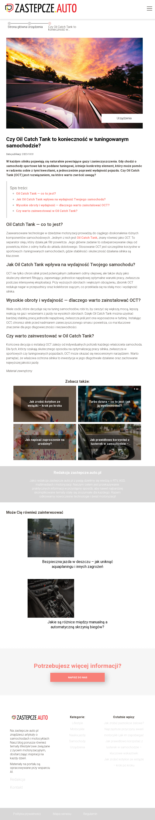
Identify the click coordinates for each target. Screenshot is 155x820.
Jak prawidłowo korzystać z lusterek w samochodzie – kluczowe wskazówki (109, 442)
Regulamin (90, 814)
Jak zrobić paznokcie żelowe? (124, 723)
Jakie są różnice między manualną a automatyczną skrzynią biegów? (77, 624)
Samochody (77, 741)
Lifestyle (77, 723)
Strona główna (17, 27)
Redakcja (17, 779)
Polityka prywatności (27, 814)
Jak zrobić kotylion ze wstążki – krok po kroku (45, 404)
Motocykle (77, 729)
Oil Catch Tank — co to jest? (36, 193)
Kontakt (16, 787)
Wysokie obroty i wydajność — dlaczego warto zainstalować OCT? (63, 205)
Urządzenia (35, 27)
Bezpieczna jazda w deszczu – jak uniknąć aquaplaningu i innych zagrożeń (77, 564)
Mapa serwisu (62, 814)
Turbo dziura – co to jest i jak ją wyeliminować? (109, 404)
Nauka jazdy (77, 735)
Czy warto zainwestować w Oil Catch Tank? (47, 211)
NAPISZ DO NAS (77, 677)
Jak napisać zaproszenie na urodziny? (44, 442)
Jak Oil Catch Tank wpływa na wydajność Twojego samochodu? (61, 199)
